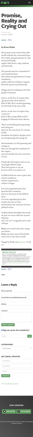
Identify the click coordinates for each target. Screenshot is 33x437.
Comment (4, 311)
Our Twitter (10, 411)
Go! (30, 336)
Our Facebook (25, 411)
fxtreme (22, 242)
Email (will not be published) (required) (13, 297)
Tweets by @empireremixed (9, 384)
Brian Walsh (8, 34)
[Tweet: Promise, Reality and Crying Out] (3, 40)
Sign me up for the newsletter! (15, 330)
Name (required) (6, 291)
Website (3, 304)
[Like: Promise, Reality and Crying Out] (9, 40)
